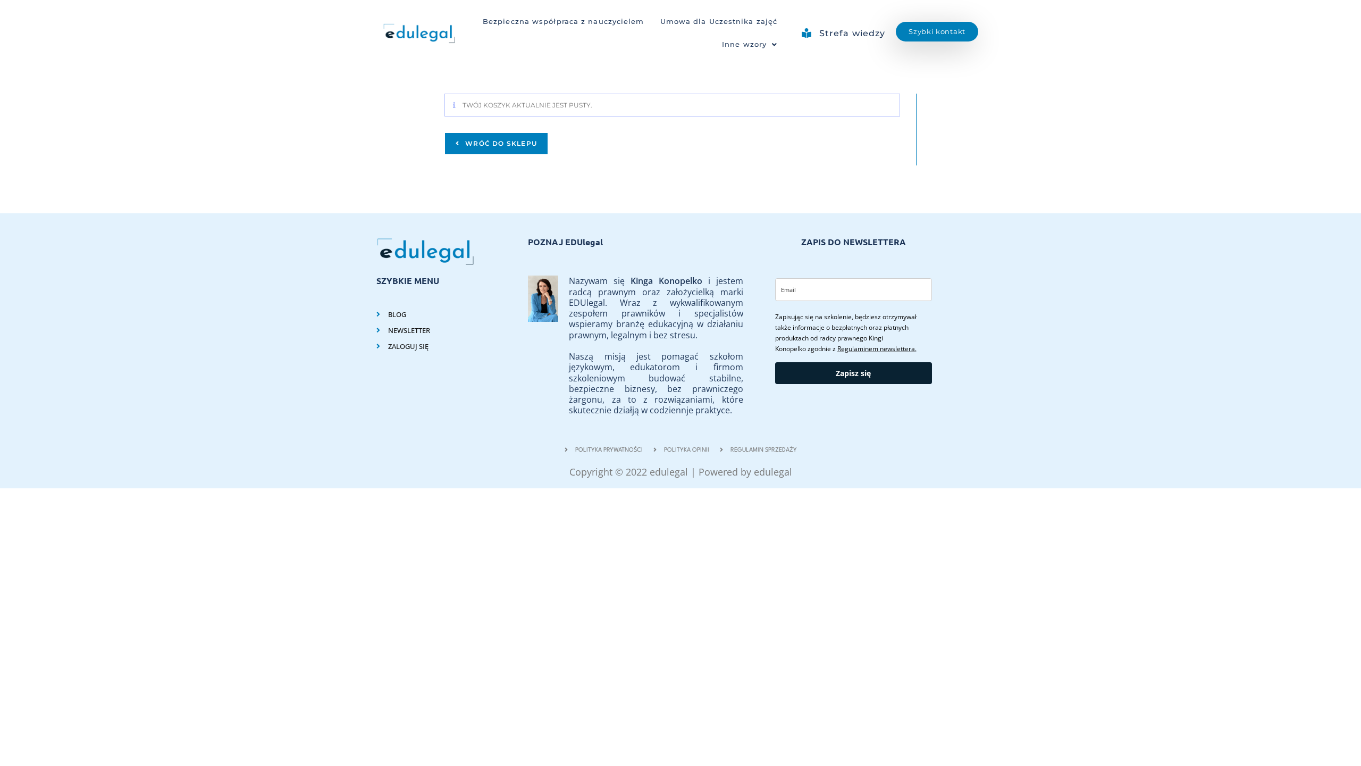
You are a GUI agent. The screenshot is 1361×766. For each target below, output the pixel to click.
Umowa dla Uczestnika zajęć (719, 22)
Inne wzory (744, 44)
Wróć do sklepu (500, 143)
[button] (749, 45)
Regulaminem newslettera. (877, 348)
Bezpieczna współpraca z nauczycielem (563, 22)
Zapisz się (853, 373)
